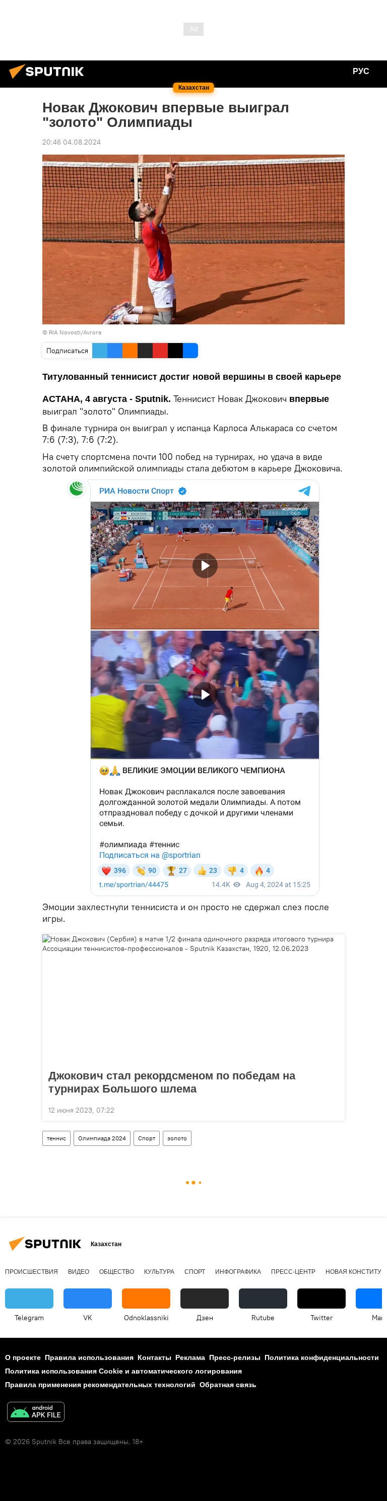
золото (177, 1138)
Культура (159, 1271)
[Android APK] (36, 1413)
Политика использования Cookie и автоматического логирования (123, 1371)
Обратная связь (228, 1385)
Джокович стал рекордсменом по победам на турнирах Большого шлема (171, 1082)
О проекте (23, 1357)
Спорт (146, 1138)
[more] (333, 1109)
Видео (78, 1271)
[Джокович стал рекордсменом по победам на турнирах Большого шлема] (193, 998)
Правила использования (89, 1357)
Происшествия (31, 1271)
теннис (56, 1138)
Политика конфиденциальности (322, 1357)
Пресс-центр (293, 1271)
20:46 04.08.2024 (71, 142)
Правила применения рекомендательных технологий (100, 1385)
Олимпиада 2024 (102, 1138)
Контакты (154, 1357)
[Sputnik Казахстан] (49, 80)
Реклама (190, 1357)
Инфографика (238, 1271)
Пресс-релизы (235, 1357)
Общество (116, 1271)
